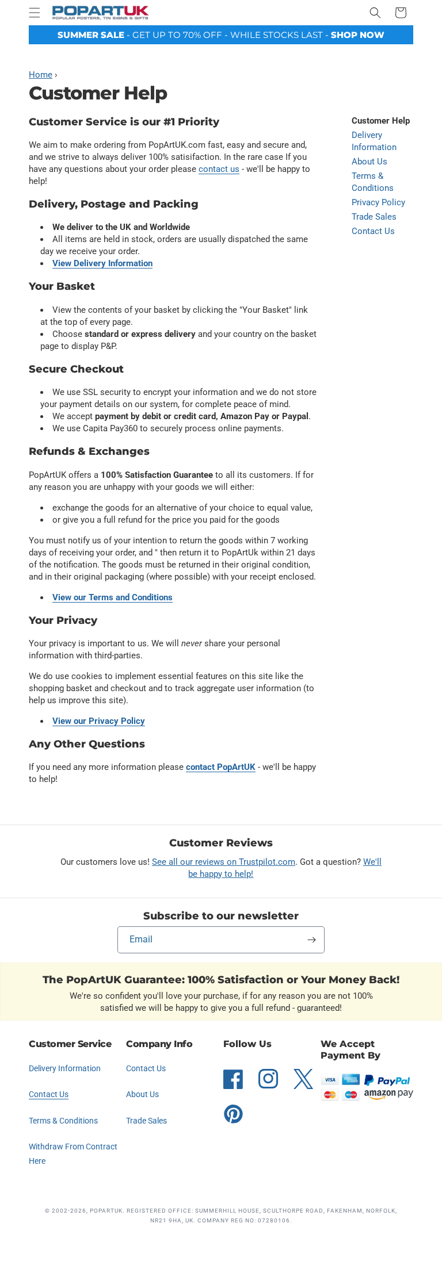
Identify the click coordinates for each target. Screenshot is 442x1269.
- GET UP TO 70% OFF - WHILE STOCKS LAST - (221, 34)
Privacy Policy (378, 202)
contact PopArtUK (221, 767)
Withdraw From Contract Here (73, 1154)
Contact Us (373, 231)
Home (40, 75)
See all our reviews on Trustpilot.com (223, 862)
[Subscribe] (311, 939)
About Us (369, 161)
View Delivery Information (102, 263)
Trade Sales (374, 217)
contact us (219, 169)
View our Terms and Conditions (112, 597)
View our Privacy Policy (98, 721)
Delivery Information (374, 141)
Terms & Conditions (373, 182)
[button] (34, 12)
